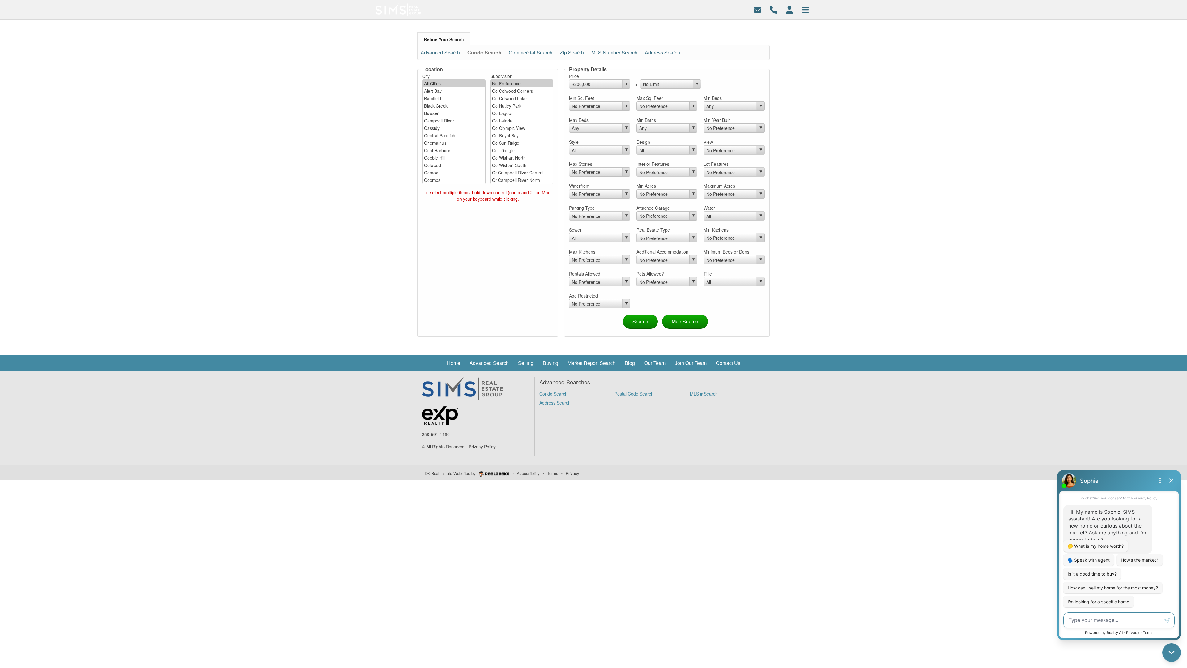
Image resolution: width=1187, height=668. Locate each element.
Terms (552, 473)
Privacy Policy (482, 446)
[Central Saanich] (454, 135)
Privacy (572, 473)
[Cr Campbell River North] (522, 180)
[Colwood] (454, 165)
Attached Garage (653, 208)
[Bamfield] (454, 98)
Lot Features (716, 164)
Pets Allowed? (650, 274)
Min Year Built (717, 120)
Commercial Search (530, 52)
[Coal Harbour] (454, 150)
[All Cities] (454, 83)
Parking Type (582, 208)
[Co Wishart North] (522, 157)
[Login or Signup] (789, 9)
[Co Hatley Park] (522, 105)
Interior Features (652, 164)
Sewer (575, 230)
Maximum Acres (719, 186)
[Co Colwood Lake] (522, 98)
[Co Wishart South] (522, 165)
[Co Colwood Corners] (522, 91)
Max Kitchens (582, 252)
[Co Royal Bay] (522, 135)
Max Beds (579, 120)
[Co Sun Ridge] (522, 143)
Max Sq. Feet (649, 98)
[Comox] (454, 172)
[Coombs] (454, 180)
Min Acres (646, 186)
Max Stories (580, 164)
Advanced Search (440, 52)
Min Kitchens (716, 230)
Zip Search (572, 52)
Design (643, 142)
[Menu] (805, 9)
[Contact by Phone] (773, 9)
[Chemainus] (454, 143)
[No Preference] (522, 83)
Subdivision (501, 76)
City (426, 76)
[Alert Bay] (454, 91)
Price (574, 76)
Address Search (662, 52)
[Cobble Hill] (454, 157)
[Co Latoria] (522, 120)
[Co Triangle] (522, 150)
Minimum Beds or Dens (726, 252)
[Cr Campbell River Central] (522, 172)
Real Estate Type (653, 230)
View (708, 142)
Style (574, 142)
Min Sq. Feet (581, 98)
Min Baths (646, 120)
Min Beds (713, 98)
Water (709, 208)
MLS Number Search (614, 52)
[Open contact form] (757, 9)
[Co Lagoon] (522, 113)
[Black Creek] (454, 105)
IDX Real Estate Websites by (450, 473)
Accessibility (528, 473)
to (635, 84)
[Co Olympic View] (522, 128)
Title (708, 274)
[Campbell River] (454, 120)
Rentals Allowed (584, 274)
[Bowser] (454, 113)
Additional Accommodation (662, 252)
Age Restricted (583, 296)
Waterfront (579, 186)
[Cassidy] (454, 128)
